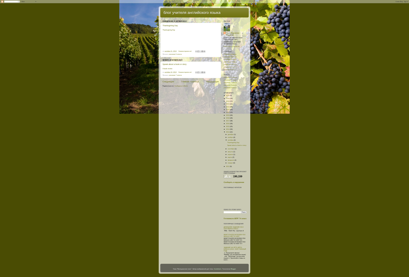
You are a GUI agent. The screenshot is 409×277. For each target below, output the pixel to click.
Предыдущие (212, 81)
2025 (228, 98)
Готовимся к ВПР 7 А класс (235, 218)
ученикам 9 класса (230, 57)
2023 (228, 104)
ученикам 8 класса (230, 59)
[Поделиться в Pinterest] (204, 51)
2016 (228, 123)
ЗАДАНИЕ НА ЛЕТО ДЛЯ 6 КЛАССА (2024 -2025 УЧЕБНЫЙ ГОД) (235, 249)
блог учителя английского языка (191, 12)
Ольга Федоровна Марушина (232, 34)
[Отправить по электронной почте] (196, 51)
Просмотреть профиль (232, 46)
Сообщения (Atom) (181, 86)
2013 (228, 132)
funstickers (217, 269)
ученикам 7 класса (175, 75)
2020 (228, 112)
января (230, 163)
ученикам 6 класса (175, 54)
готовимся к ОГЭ (229, 69)
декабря (231, 134)
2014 (228, 129)
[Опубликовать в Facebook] (202, 51)
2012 (228, 166)
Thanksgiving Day (170, 26)
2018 (228, 118)
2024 (228, 101)
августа (230, 152)
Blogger (233, 269)
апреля (230, 154)
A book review (167, 68)
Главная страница (190, 81)
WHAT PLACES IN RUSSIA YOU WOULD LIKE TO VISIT (234, 235)
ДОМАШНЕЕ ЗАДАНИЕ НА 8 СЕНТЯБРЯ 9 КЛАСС (233, 228)
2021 (228, 109)
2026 (228, 95)
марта (230, 157)
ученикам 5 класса (230, 67)
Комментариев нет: (185, 51)
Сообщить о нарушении (234, 182)
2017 (228, 121)
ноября (230, 137)
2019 (228, 115)
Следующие (168, 81)
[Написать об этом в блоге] (198, 51)
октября (231, 140)
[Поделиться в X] (200, 51)
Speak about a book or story (174, 64)
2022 (228, 107)
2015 (228, 126)
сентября (231, 149)
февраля (231, 160)
